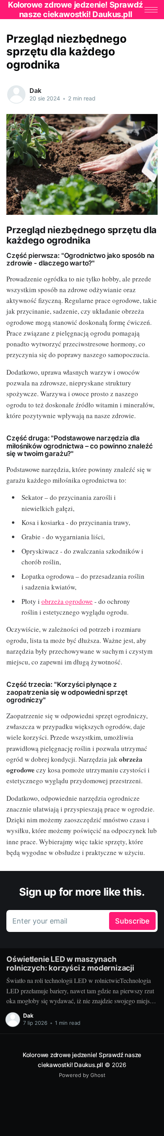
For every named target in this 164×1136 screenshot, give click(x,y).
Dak (35, 90)
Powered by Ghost (82, 1075)
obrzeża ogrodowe (67, 601)
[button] (151, 9)
